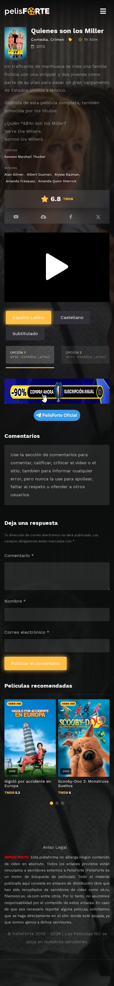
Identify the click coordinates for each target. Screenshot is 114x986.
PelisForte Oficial (59, 415)
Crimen (57, 39)
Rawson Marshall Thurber (25, 157)
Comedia (39, 39)
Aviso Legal (55, 847)
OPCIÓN (30, 355)
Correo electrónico (26, 632)
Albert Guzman (39, 174)
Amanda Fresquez (20, 181)
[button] (51, 803)
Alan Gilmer (14, 174)
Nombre (15, 601)
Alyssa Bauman (67, 174)
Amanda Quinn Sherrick (57, 181)
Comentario (19, 555)
